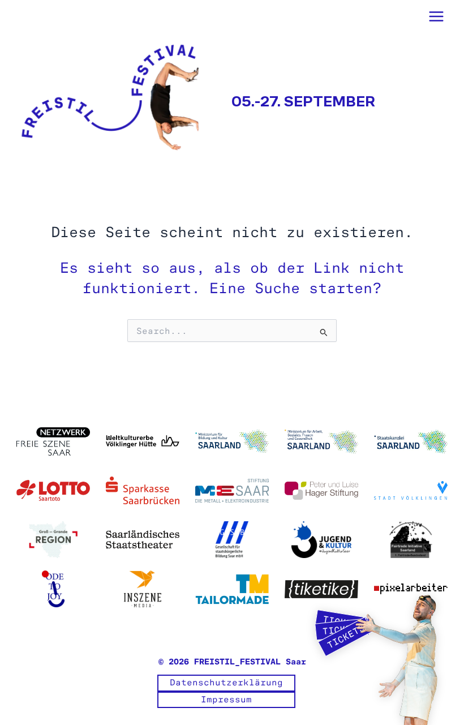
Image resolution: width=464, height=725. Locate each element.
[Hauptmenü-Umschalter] (436, 16)
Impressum (226, 699)
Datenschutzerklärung (226, 682)
